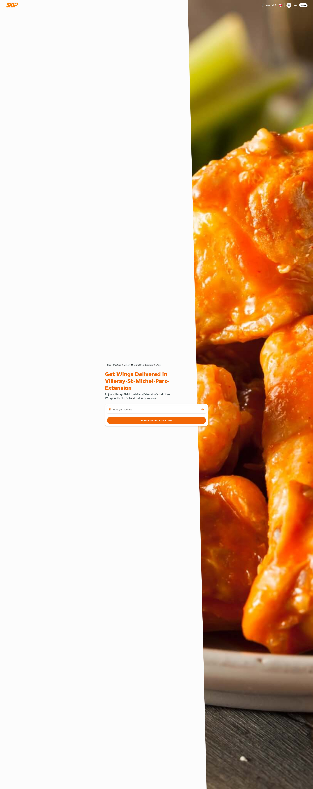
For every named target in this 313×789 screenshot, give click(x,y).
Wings (158, 365)
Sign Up (303, 5)
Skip (109, 365)
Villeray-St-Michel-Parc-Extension (138, 365)
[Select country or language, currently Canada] (281, 5)
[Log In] (288, 5)
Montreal (117, 365)
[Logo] (13, 5)
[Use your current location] (203, 409)
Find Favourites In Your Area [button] (156, 420)
